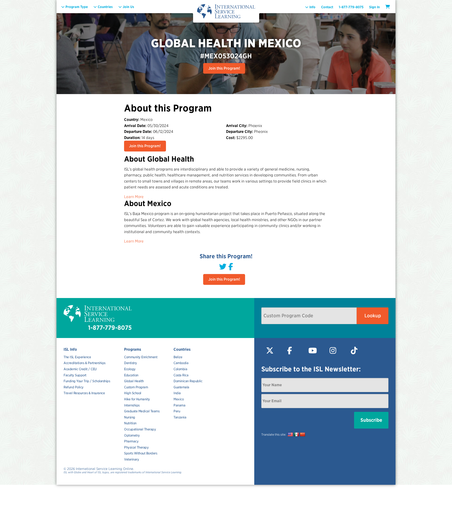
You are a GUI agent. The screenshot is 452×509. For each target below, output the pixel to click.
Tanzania (180, 417)
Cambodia (181, 363)
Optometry (132, 435)
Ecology (130, 369)
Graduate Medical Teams (141, 411)
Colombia (180, 369)
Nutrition (130, 423)
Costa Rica (181, 375)
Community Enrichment (140, 357)
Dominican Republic (188, 381)
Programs (132, 349)
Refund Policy (74, 387)
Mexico (179, 399)
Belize (178, 357)
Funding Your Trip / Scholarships (87, 381)
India (177, 393)
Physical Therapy (136, 447)
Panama (179, 405)
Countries (182, 349)
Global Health (134, 381)
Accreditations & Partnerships (84, 363)
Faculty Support (75, 375)
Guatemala (181, 387)
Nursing (129, 417)
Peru (177, 411)
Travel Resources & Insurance (84, 393)
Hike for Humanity (137, 399)
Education (131, 375)
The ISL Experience (77, 357)
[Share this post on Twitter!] (222, 266)
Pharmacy (131, 441)
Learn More (134, 197)
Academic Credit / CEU (80, 369)
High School (132, 393)
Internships (132, 405)
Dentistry (130, 363)
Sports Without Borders (140, 453)
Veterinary (131, 459)
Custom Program (136, 387)
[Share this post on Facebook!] (230, 266)
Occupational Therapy (140, 429)
